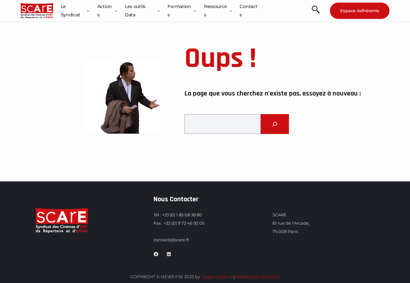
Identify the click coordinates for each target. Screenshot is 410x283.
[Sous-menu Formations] (194, 10)
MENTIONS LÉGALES (258, 276)
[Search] (275, 124)
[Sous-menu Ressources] (230, 10)
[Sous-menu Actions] (115, 10)
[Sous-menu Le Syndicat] (88, 10)
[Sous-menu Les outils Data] (158, 10)
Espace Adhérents (359, 10)
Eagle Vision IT (217, 276)
